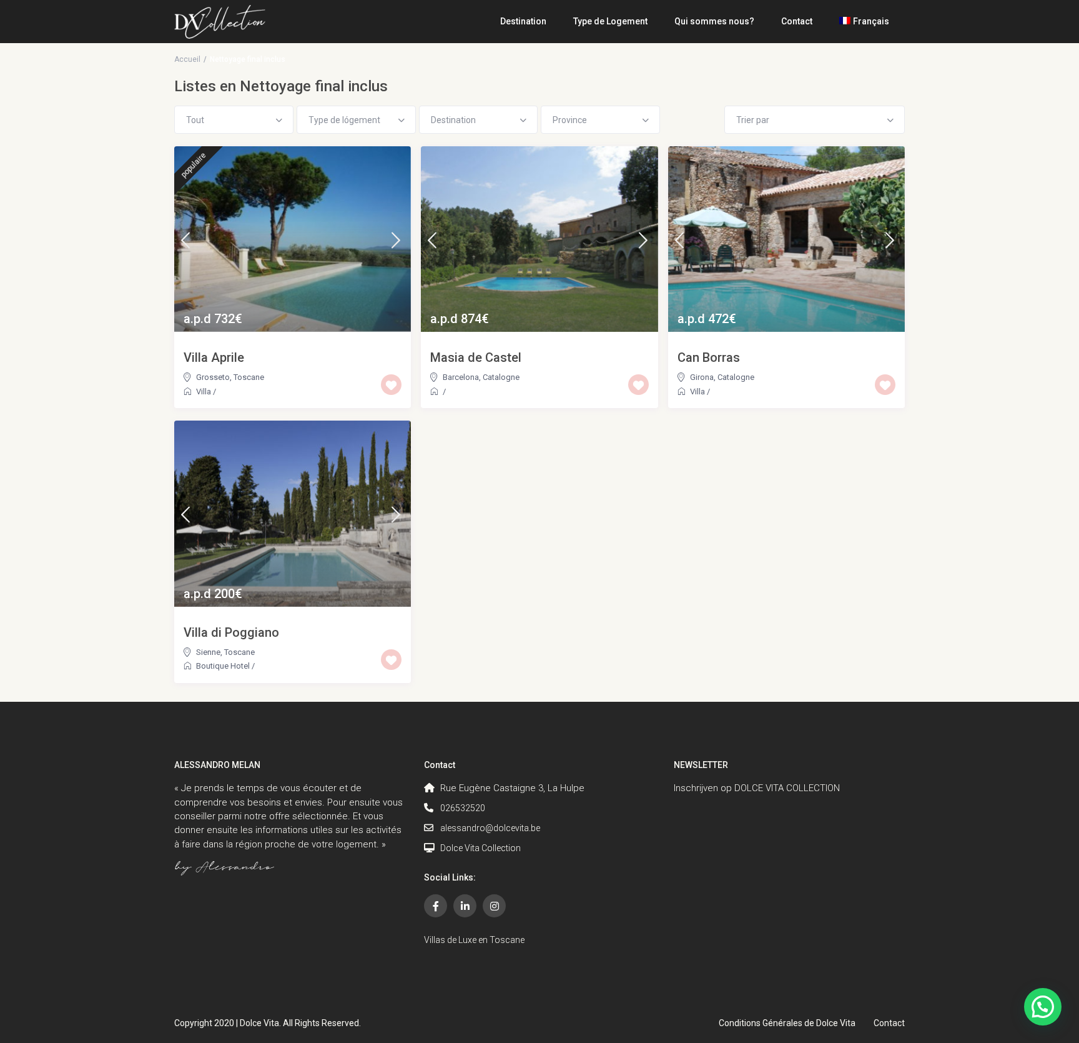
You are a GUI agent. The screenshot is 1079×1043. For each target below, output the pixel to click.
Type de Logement (610, 21)
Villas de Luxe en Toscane (474, 940)
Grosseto (213, 377)
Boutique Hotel (223, 666)
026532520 (462, 808)
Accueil (187, 59)
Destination (523, 21)
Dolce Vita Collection (480, 848)
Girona (702, 377)
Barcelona (461, 377)
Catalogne (501, 377)
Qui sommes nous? (714, 21)
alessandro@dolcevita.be (490, 828)
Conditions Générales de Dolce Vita (787, 1023)
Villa (203, 391)
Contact (796, 21)
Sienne (208, 652)
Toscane (249, 377)
